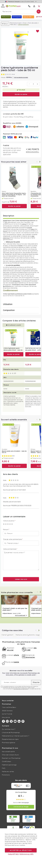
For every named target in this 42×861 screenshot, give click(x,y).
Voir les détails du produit (21, 77)
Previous (37, 162)
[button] (37, 31)
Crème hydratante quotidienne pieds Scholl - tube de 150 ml (13, 349)
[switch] (27, 786)
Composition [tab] (9, 310)
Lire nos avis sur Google (21, 806)
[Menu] (29, 784)
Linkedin (19, 721)
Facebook (3, 721)
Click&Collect (6, 761)
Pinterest (22, 721)
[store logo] (16, 6)
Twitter (11, 721)
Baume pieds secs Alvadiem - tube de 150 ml (14, 451)
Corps (24, 23)
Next (40, 162)
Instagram (7, 721)
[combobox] (21, 11)
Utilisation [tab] (7, 304)
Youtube (15, 721)
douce (5, 231)
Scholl (5, 220)
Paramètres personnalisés (20, 854)
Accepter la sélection (21, 850)
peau (32, 229)
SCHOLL (9, 77)
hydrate (29, 227)
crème (24, 224)
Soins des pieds (32, 23)
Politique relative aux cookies (15, 845)
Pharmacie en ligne (15, 23)
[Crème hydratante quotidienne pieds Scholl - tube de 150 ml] (13, 337)
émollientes (16, 281)
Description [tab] (8, 216)
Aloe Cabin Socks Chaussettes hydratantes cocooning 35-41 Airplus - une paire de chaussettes (14, 195)
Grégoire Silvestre (7, 613)
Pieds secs (13, 24)
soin (6, 222)
